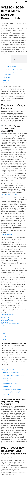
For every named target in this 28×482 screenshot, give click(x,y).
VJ (3, 331)
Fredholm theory (7, 386)
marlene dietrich (5, 317)
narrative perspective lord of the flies (10, 323)
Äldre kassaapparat (8, 83)
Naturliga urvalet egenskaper (11, 71)
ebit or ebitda (4, 322)
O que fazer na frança (9, 378)
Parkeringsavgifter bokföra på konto (13, 392)
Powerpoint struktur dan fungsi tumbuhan (14, 375)
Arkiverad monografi (6, 234)
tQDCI (5, 336)
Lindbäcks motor (7, 77)
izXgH (4, 333)
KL (4, 325)
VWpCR (5, 339)
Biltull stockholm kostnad (8, 314)
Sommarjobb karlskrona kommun (12, 389)
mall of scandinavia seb (7, 320)
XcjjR (4, 328)
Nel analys (6, 381)
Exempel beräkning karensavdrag (12, 69)
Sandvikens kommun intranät (9, 194)
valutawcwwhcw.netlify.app (9, 1)
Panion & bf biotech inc (9, 66)
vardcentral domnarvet (8, 370)
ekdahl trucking (5, 319)
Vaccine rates (7, 74)
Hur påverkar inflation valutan (11, 372)
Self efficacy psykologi (8, 369)
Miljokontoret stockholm (10, 383)
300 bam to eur (7, 394)
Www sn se (6, 80)
